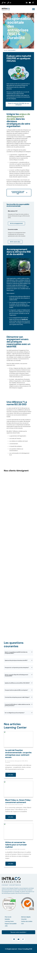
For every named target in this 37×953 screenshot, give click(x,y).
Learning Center (9, 921)
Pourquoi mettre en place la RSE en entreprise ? (16, 690)
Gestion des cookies (26, 921)
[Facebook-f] (23, 939)
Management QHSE (19, 761)
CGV (22, 923)
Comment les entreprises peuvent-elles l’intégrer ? (17, 697)
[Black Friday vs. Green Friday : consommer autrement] (18, 790)
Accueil (5, 50)
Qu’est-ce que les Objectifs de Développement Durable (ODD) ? (16, 675)
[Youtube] (18, 939)
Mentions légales (26, 917)
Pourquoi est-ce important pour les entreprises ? (17, 667)
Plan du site (8, 917)
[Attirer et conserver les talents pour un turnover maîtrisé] (18, 832)
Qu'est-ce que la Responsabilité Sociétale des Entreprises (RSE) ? (16, 652)
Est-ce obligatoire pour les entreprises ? (14, 712)
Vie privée (23, 919)
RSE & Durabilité (19, 804)
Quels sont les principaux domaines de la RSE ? (16, 660)
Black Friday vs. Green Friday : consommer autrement (18, 801)
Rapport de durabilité (10, 923)
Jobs (6, 926)
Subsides (7, 919)
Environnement (10, 761)
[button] (33, 9)
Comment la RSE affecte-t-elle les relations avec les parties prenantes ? (17, 705)
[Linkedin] (14, 939)
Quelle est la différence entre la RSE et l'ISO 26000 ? (17, 683)
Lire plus (10, 775)
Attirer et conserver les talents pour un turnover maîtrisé (16, 844)
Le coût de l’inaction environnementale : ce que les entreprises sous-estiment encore (18, 754)
